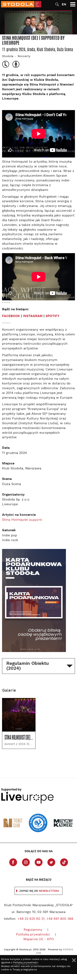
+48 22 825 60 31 (31, 919)
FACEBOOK (11, 316)
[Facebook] (13, 862)
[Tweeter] (51, 862)
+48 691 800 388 (59, 919)
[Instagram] (26, 862)
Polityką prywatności (25, 962)
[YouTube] (39, 862)
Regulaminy (33, 930)
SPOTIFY (52, 316)
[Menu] (73, 4)
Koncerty (24, 56)
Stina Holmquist (22, 520)
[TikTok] (64, 862)
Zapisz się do (39, 891)
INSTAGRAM (33, 316)
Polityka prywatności (33, 934)
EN (64, 4)
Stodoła (7, 56)
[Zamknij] (74, 960)
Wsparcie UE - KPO (38, 939)
